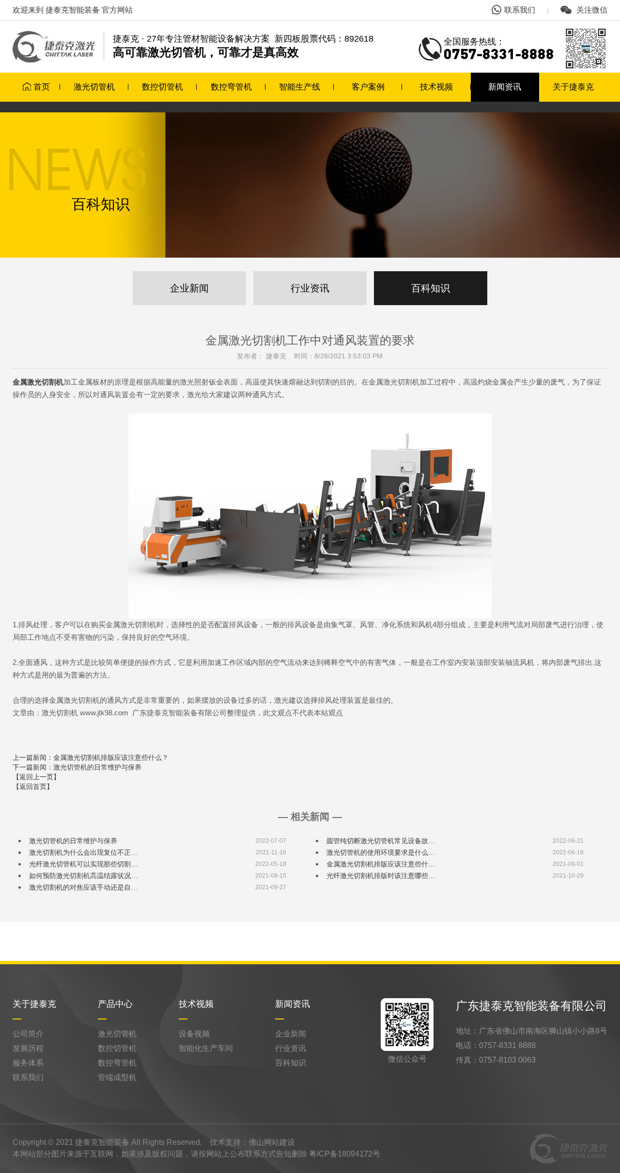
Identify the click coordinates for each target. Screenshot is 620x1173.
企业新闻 (189, 288)
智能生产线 (299, 87)
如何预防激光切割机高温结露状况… (83, 876)
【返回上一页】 (36, 777)
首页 (41, 87)
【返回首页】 (33, 786)
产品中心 (115, 1004)
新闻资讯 (504, 87)
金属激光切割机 (38, 382)
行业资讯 (310, 288)
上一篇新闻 (91, 757)
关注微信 (590, 10)
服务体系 (28, 1063)
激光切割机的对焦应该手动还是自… (83, 887)
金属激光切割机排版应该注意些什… (380, 864)
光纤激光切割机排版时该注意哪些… (380, 876)
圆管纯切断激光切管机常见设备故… (380, 841)
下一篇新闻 (77, 767)
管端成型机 (117, 1077)
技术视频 (436, 87)
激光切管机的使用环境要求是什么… (380, 852)
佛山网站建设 (271, 1142)
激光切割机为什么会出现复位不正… (83, 852)
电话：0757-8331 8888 (496, 1045)
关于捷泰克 (573, 87)
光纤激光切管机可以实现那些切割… (83, 864)
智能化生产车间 (206, 1048)
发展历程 (28, 1048)
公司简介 (28, 1034)
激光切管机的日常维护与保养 (73, 841)
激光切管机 (94, 87)
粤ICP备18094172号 (344, 1154)
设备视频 (194, 1034)
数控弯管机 (231, 87)
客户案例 (368, 87)
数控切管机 (162, 87)
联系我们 (519, 10)
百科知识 (430, 288)
